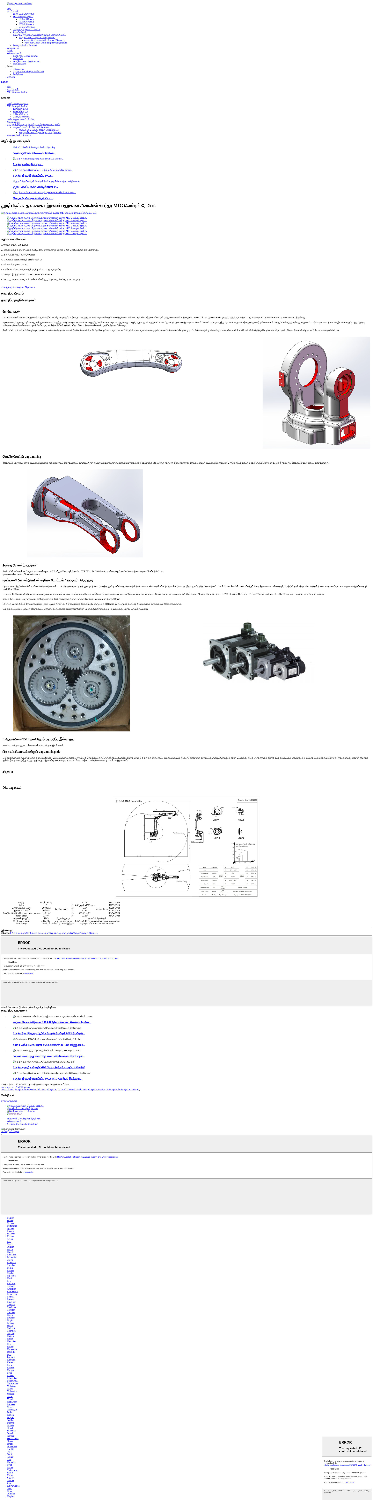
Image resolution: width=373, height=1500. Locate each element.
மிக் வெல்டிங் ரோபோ (46, 1089)
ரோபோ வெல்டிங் (131, 1089)
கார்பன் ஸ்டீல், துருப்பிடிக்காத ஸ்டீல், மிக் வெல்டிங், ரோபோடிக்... (49, 1056)
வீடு (9, 8)
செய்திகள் (18, 74)
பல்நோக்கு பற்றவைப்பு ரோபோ (26, 29)
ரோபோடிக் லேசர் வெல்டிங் (110, 1089)
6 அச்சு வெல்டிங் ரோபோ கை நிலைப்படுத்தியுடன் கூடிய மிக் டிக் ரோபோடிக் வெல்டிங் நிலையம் (54, 933)
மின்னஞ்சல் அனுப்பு (10, 1131)
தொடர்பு (11, 77)
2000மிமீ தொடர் (26, 24)
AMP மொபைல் (23, 1087)
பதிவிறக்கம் (18, 69)
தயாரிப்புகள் (13, 11)
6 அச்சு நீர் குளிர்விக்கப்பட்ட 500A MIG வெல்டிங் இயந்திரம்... (47, 1078)
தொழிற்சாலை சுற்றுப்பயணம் (26, 61)
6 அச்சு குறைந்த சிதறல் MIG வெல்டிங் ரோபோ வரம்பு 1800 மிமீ (49, 1067)
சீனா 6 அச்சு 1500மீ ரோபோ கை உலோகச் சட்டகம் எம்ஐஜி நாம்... (49, 1044)
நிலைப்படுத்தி (19, 32)
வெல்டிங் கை (7, 1089)
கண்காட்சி (18, 58)
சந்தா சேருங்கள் (9, 1101)
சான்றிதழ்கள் (19, 63)
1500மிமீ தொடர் (26, 19)
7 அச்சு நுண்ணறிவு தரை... (28, 164)
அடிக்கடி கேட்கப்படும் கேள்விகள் (28, 71)
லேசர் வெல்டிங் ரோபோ (23, 14)
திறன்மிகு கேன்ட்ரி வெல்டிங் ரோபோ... (34, 153)
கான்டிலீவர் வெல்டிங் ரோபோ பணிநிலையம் (44, 40)
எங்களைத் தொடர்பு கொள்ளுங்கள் (23, 1118)
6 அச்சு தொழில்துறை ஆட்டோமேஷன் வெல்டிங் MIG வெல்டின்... (49, 1033)
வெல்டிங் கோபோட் (27, 27)
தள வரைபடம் (7, 1087)
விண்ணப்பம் (13, 48)
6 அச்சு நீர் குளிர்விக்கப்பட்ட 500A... (33, 175)
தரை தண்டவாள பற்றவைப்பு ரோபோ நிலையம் (45, 42)
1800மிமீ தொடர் (26, 21)
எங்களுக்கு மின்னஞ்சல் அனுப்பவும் (18, 287)
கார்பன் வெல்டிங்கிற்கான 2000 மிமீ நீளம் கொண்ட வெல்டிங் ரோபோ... (52, 1022)
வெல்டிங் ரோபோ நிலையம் (25, 45)
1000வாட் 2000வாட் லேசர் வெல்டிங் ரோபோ (77, 1089)
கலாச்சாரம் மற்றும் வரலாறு (25, 56)
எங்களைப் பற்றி (14, 53)
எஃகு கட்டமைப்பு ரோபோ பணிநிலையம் (37, 37)
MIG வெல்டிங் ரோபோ (23, 16)
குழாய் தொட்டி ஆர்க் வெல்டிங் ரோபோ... (35, 186)
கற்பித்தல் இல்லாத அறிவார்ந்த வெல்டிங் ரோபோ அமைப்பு (39, 35)
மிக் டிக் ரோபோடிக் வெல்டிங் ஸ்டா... (33, 198)
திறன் (10, 50)
